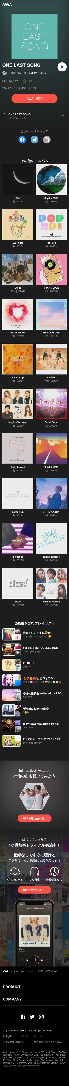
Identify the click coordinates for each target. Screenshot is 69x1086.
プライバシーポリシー (31, 1036)
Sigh (18, 198)
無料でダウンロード (34, 890)
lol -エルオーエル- (35, 72)
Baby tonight (18, 467)
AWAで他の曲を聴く (34, 818)
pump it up (18, 512)
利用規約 (7, 1036)
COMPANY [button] (12, 999)
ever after (17, 243)
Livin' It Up (18, 377)
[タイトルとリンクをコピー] (47, 139)
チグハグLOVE (51, 287)
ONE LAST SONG (47, 971)
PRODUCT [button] (12, 987)
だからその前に (51, 512)
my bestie (17, 556)
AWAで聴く (34, 98)
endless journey (51, 601)
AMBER (51, 377)
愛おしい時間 (51, 467)
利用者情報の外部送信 (14, 1041)
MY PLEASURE (51, 332)
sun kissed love (51, 556)
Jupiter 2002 (51, 198)
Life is (18, 287)
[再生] (62, 66)
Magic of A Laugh (17, 422)
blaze (18, 601)
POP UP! (51, 243)
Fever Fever (51, 422)
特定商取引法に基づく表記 (48, 1041)
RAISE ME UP (17, 332)
